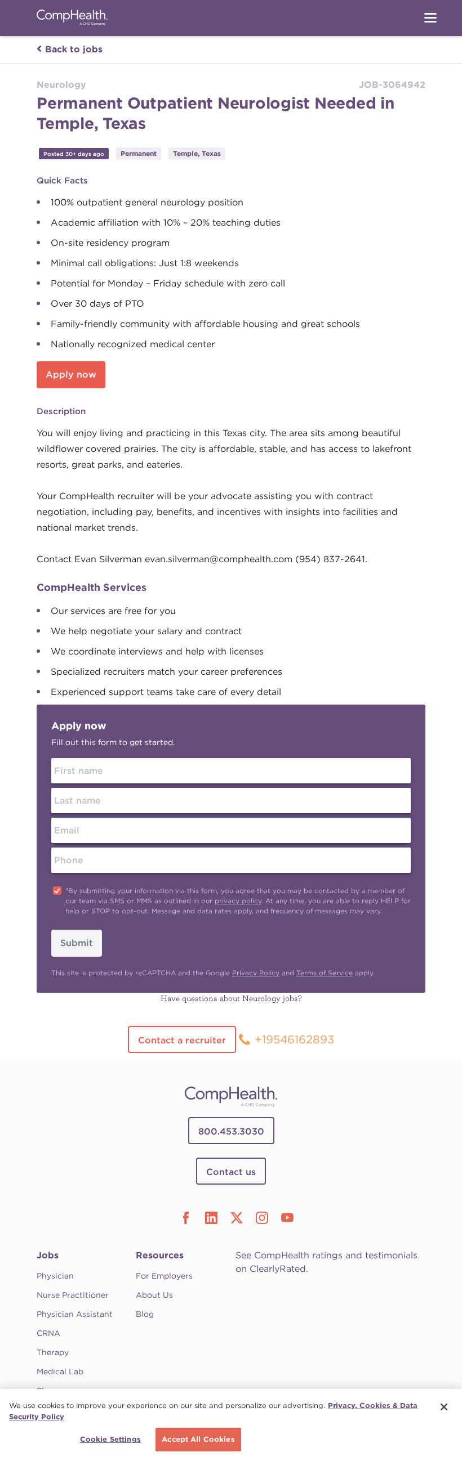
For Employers (164, 1275)
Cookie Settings (110, 1439)
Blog (145, 1314)
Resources (160, 1255)
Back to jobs (74, 49)
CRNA (48, 1333)
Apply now (71, 374)
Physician (55, 1275)
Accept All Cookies (198, 1439)
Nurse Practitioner (73, 1294)
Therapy (53, 1352)
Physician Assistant (75, 1314)
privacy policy (238, 900)
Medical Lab (60, 1371)
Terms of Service (324, 973)
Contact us (231, 1172)
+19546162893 (294, 1039)
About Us (154, 1294)
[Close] (444, 1407)
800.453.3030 (231, 1131)
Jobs (48, 1255)
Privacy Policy (255, 973)
